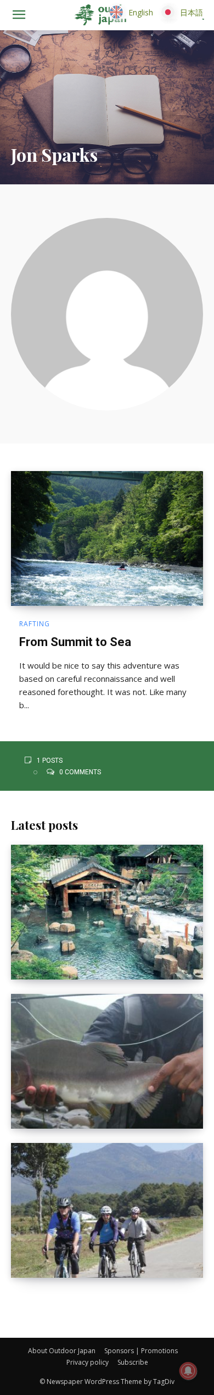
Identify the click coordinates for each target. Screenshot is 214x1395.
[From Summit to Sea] (107, 538)
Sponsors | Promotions (141, 1350)
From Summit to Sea (75, 642)
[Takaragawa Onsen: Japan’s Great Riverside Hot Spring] (107, 912)
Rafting (34, 624)
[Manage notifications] (188, 1371)
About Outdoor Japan (61, 1350)
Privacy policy (87, 1362)
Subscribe (132, 1362)
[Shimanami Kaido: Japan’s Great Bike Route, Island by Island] (107, 1210)
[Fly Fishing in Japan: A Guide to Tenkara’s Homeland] (107, 1061)
